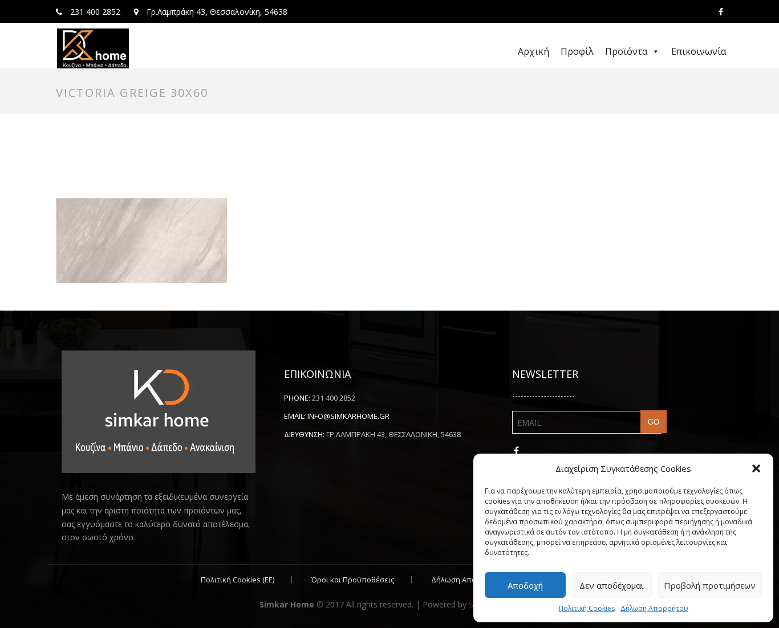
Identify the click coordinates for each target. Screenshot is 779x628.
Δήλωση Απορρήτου (654, 608)
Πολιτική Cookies (587, 608)
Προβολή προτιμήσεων (710, 585)
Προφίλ (577, 51)
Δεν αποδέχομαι (611, 585)
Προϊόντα (626, 51)
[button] (756, 468)
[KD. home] (93, 48)
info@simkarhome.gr (348, 416)
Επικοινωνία (698, 51)
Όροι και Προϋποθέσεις (352, 579)
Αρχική (533, 51)
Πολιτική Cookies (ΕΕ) (237, 579)
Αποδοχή (525, 585)
